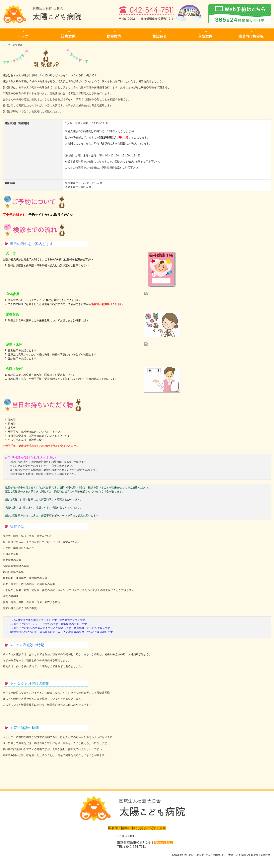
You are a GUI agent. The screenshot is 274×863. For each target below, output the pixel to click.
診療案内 (68, 36)
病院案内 (114, 36)
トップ (22, 36)
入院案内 (205, 36)
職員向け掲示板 (251, 36)
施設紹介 (160, 36)
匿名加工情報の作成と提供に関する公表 (137, 828)
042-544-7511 (136, 846)
